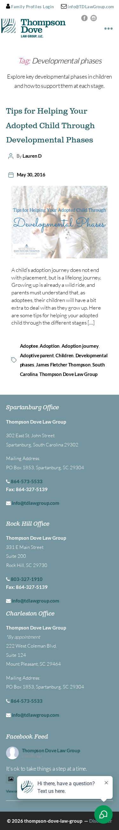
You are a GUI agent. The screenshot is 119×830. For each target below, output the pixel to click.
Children (65, 355)
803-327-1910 (27, 579)
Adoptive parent (37, 355)
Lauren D (32, 156)
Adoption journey (80, 346)
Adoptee (29, 346)
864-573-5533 (27, 481)
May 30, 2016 (31, 174)
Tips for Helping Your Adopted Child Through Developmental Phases (50, 125)
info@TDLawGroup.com (90, 6)
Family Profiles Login (32, 6)
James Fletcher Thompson (63, 364)
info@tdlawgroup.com (35, 503)
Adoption (50, 346)
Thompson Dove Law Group (68, 374)
